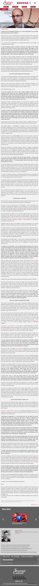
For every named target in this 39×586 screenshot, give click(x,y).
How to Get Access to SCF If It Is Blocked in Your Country (19, 523)
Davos (4, 501)
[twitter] (19, 3)
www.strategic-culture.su (31, 583)
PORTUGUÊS (14, 6)
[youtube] (25, 3)
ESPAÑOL (5, 6)
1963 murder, (19, 348)
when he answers (18, 167)
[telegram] (21, 3)
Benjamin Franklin (34, 260)
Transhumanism (18, 501)
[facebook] (17, 3)
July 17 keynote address (9, 410)
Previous (3, 519)
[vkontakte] (23, 3)
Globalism (9, 501)
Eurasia (6, 501)
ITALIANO (23, 6)
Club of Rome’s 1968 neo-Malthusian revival (23, 317)
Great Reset (13, 501)
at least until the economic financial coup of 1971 (17, 395)
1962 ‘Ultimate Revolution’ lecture (26, 461)
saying (13, 89)
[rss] (27, 3)
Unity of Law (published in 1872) (11, 325)
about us (18, 581)
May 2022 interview (9, 35)
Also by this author (4, 542)
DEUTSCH (32, 6)
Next (36, 519)
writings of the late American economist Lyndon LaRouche (18, 218)
